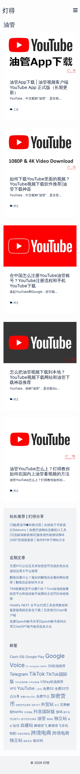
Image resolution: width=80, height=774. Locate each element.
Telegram (19, 674)
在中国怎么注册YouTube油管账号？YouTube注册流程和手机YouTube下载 (40, 280)
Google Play (35, 657)
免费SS (48, 689)
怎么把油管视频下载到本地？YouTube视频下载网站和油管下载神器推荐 (40, 377)
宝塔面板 (28, 712)
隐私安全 (27, 741)
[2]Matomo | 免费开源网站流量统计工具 (38, 530)
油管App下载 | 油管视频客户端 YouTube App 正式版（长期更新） (39, 87)
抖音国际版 (44, 711)
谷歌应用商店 (23, 734)
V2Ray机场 (34, 682)
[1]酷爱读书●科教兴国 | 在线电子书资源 (38, 525)
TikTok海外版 (21, 682)
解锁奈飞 (40, 725)
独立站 (60, 718)
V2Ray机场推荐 (51, 682)
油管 (41, 718)
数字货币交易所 (28, 719)
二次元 (39, 689)
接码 (59, 712)
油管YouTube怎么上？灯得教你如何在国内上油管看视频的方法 (40, 471)
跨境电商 (41, 733)
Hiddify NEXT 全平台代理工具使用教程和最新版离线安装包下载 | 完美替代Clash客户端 (39, 610)
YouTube (26, 688)
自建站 (26, 725)
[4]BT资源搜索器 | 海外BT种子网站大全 (37, 540)
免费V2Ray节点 (28, 697)
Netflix (43, 666)
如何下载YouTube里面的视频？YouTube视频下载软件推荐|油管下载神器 (40, 184)
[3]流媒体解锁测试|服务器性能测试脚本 (37, 535)
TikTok (37, 674)
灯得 (9, 10)
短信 (16, 725)
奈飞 (57, 705)
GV (27, 666)
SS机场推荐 (56, 666)
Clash (14, 657)
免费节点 (43, 696)
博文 (16, 206)
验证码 (38, 741)
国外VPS (36, 705)
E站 (22, 657)
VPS (13, 689)
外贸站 (47, 704)
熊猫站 (50, 719)
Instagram (34, 666)
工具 (16, 109)
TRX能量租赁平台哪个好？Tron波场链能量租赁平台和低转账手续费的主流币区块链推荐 (39, 594)
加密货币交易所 (23, 705)
